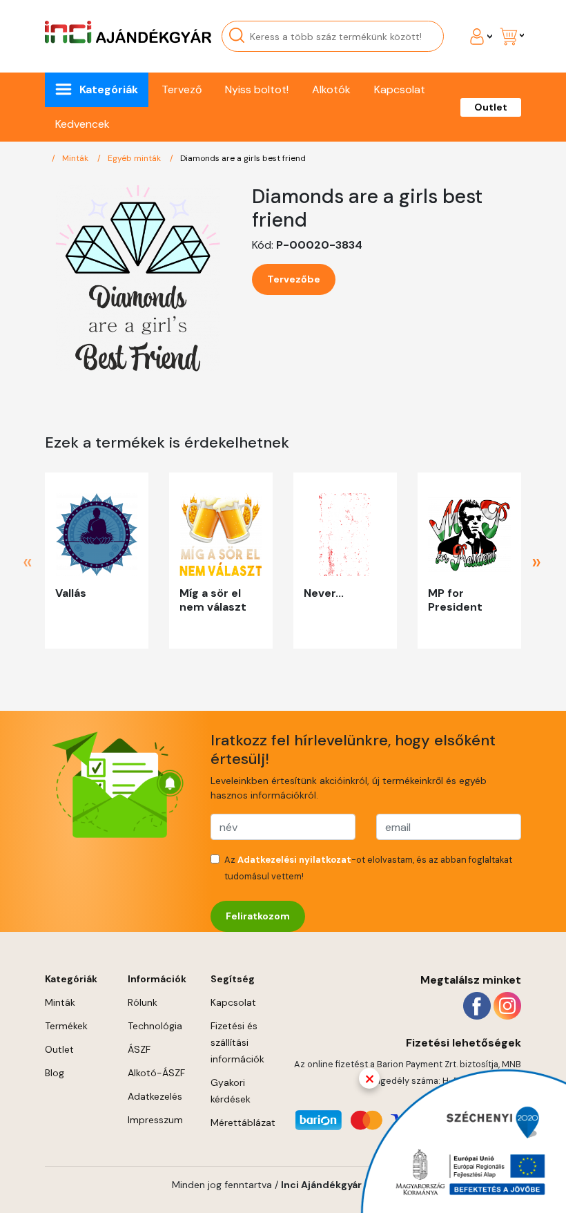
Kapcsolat (399, 89)
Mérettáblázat (243, 1122)
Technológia (155, 1026)
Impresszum (155, 1120)
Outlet (490, 107)
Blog (54, 1073)
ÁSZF (139, 1049)
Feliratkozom (258, 916)
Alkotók (331, 89)
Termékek (66, 1026)
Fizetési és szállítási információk (237, 1042)
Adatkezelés (155, 1096)
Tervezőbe (293, 279)
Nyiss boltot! (257, 89)
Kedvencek (82, 124)
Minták (76, 158)
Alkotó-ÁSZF (156, 1073)
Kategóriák (108, 89)
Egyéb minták (135, 158)
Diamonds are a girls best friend (243, 158)
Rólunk (142, 1002)
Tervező (182, 89)
